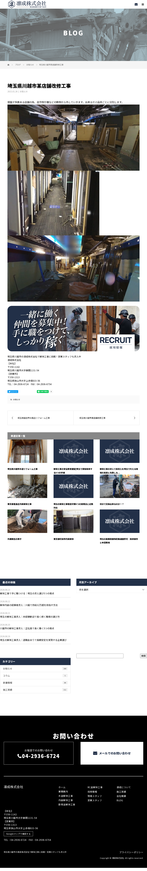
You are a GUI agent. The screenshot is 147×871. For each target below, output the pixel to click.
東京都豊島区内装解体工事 (19, 504)
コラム (34, 675)
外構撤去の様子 (14, 539)
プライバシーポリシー (131, 852)
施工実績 (34, 689)
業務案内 (63, 791)
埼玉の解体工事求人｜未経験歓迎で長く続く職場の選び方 (30, 616)
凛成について (124, 787)
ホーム (62, 787)
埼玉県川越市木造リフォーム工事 (22, 468)
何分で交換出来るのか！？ (112, 504)
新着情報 (34, 682)
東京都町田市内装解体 (64, 539)
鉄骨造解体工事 (66, 804)
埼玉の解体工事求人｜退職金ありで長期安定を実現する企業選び (33, 640)
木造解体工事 (65, 796)
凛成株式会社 (13, 786)
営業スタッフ (95, 800)
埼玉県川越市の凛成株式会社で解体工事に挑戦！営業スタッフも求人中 (35, 852)
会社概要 (121, 796)
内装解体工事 (65, 800)
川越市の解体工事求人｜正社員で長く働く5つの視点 (27, 628)
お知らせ (24, 91)
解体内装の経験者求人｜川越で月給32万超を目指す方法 (29, 605)
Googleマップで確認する (18, 833)
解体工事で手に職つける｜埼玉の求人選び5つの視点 (27, 593)
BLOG (120, 800)
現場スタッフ (95, 796)
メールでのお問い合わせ (114, 753)
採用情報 (92, 791)
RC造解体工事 (95, 787)
